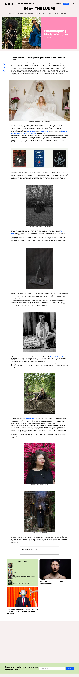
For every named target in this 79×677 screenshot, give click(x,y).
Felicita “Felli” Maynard (56, 356)
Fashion (44, 13)
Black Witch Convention (23, 295)
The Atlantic (41, 295)
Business (20, 13)
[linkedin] (4, 71)
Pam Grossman (31, 131)
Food (50, 13)
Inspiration (63, 13)
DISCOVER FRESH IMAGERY (22, 3)
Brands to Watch (11, 13)
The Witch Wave (44, 131)
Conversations (29, 13)
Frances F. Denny (30, 418)
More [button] (70, 13)
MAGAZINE (31, 3)
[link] (4, 64)
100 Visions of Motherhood (18, 566)
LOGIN (72, 3)
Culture (38, 13)
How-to (56, 13)
